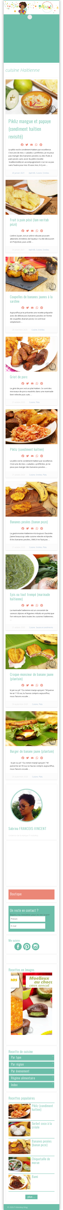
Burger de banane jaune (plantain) (32, 751)
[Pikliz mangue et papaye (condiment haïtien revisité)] (31, 96)
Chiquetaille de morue (41, 1160)
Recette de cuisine (20, 1051)
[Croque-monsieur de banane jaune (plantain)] (31, 651)
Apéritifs (32, 173)
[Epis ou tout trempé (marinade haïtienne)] (31, 571)
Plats (38, 402)
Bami (35, 1176)
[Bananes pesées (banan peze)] (31, 499)
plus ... (31, 1196)
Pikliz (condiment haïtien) (27, 449)
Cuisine (39, 173)
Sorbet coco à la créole (42, 1125)
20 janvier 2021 (18, 173)
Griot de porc (19, 376)
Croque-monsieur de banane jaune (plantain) (31, 676)
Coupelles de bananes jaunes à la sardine (31, 299)
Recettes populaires (21, 1098)
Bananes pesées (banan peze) (29, 521)
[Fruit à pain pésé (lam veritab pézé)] (31, 197)
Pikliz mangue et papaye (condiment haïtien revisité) (29, 129)
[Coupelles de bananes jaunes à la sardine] (31, 274)
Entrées (46, 173)
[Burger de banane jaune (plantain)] (31, 728)
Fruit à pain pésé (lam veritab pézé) (29, 222)
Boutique (16, 893)
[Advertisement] (31, 42)
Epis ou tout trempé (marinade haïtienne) (30, 596)
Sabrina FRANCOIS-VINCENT (27, 828)
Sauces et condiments (44, 627)
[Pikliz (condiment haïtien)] (31, 426)
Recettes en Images (21, 969)
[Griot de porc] (31, 354)
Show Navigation (9, 17)
